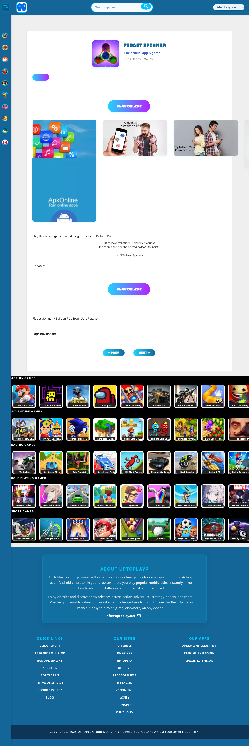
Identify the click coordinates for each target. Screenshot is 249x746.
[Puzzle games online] (5, 83)
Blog (50, 697)
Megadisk (124, 682)
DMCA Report (49, 646)
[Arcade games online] (5, 47)
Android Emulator (50, 653)
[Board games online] (5, 59)
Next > (144, 352)
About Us (50, 668)
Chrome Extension (199, 653)
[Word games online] (5, 130)
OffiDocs (124, 646)
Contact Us (50, 675)
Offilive (124, 668)
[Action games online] (5, 35)
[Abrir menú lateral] (5, 7)
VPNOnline (124, 690)
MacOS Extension (199, 660)
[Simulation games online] (5, 95)
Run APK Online (49, 660)
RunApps (124, 705)
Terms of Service (49, 682)
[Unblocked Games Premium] (5, 142)
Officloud (124, 712)
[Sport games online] (5, 106)
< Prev (113, 352)
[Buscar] (146, 6)
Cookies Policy (50, 690)
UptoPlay (124, 660)
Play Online (129, 106)
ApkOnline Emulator (199, 646)
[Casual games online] (5, 71)
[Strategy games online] (5, 118)
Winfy (124, 697)
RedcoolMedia (124, 675)
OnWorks (124, 653)
